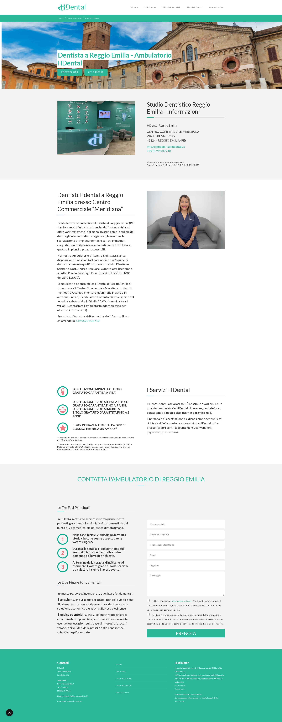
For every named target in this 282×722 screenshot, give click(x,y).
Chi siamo (150, 7)
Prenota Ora (217, 7)
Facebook (61, 701)
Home (134, 7)
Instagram (78, 701)
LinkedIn (69, 701)
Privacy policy (180, 685)
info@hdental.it (63, 675)
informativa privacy (182, 601)
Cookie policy (180, 689)
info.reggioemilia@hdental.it (166, 146)
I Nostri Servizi (171, 7)
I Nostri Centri (194, 7)
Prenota (186, 633)
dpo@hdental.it (82, 696)
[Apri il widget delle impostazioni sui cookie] (9, 712)
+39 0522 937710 (159, 151)
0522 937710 (96, 72)
